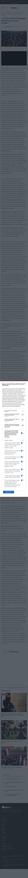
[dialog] (14, 439)
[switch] (22, 414)
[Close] (25, 384)
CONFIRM (8, 492)
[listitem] (14, 411)
